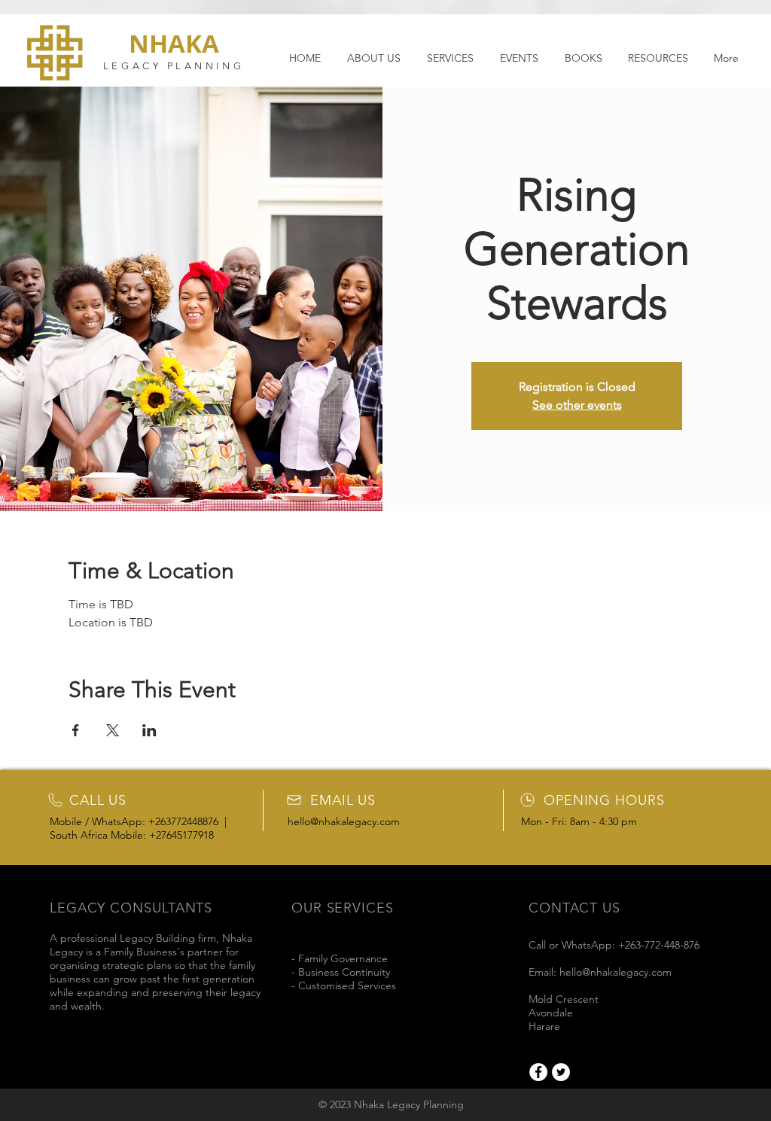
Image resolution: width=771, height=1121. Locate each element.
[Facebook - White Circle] (538, 1072)
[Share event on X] (112, 730)
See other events (577, 405)
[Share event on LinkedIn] (149, 730)
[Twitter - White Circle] (561, 1072)
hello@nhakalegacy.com (344, 821)
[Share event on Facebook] (76, 730)
